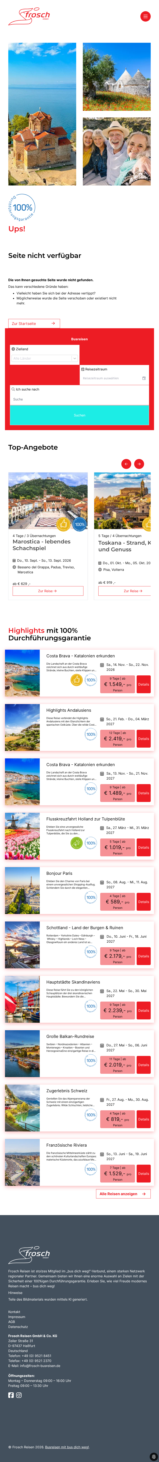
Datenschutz (18, 1327)
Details (143, 684)
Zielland (21, 349)
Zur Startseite (24, 323)
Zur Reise (46, 591)
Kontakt (14, 1312)
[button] (126, 464)
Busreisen (79, 339)
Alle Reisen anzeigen (118, 1194)
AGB (11, 1322)
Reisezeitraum (95, 369)
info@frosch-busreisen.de (40, 1366)
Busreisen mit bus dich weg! (67, 1447)
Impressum (16, 1317)
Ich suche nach (27, 389)
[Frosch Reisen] (29, 16)
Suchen (79, 415)
